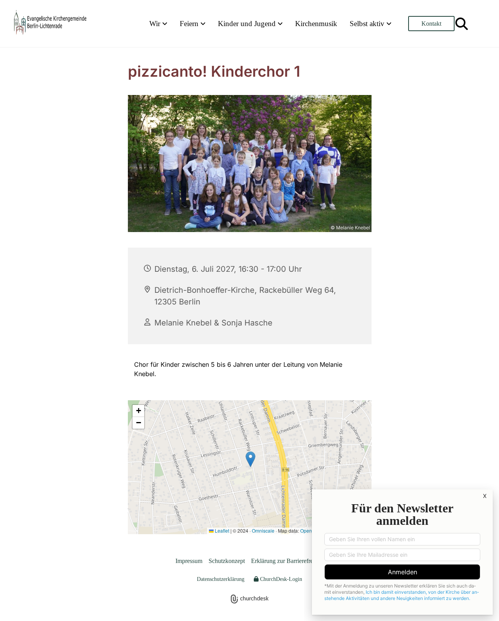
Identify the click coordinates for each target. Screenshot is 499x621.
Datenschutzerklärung (220, 579)
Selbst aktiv (368, 23)
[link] (158, 23)
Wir (155, 23)
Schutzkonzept (227, 561)
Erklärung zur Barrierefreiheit (287, 561)
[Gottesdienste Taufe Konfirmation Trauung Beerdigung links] (203, 23)
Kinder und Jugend (248, 23)
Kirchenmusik (316, 23)
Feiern (190, 23)
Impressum (188, 561)
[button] (431, 23)
